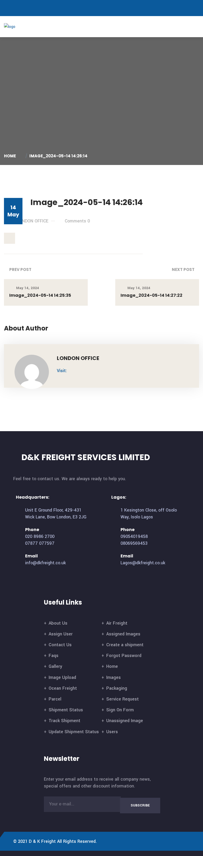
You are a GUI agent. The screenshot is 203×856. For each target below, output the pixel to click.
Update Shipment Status (74, 732)
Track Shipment (64, 721)
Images (113, 677)
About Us (58, 623)
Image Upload (62, 677)
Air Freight (116, 623)
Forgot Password (123, 656)
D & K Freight (42, 841)
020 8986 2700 (39, 536)
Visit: (62, 371)
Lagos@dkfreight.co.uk (143, 563)
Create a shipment (125, 645)
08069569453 (134, 543)
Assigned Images (123, 634)
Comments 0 (77, 221)
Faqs (53, 656)
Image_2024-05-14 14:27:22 (151, 295)
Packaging (116, 688)
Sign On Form (120, 710)
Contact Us (60, 645)
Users (112, 732)
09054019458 (134, 536)
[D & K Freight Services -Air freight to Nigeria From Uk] (18, 26)
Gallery (55, 666)
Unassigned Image (124, 721)
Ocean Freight (63, 688)
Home (10, 156)
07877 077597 (39, 543)
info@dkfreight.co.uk (45, 563)
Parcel (55, 699)
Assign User (61, 634)
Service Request (122, 699)
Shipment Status (66, 710)
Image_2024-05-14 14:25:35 (40, 295)
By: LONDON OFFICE (29, 221)
